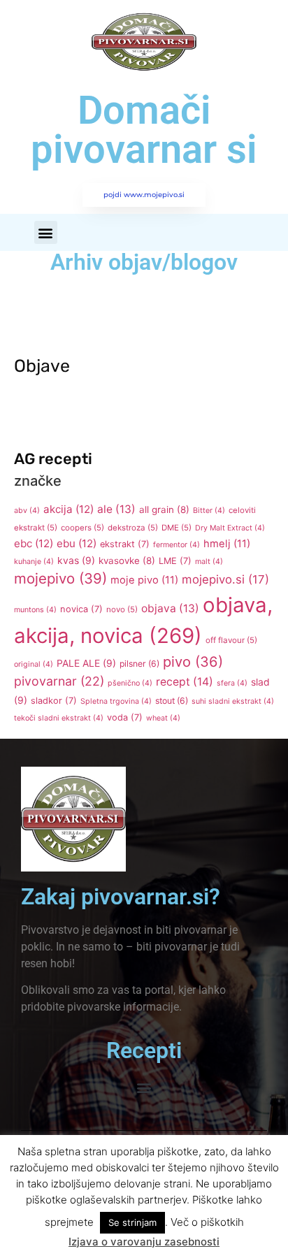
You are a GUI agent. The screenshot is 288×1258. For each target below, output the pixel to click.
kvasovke (127, 560)
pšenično (130, 683)
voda (125, 717)
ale (116, 509)
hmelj (226, 543)
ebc (33, 543)
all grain (164, 509)
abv (27, 510)
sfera (232, 683)
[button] (45, 232)
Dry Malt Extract (230, 528)
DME (176, 528)
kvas (76, 560)
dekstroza (133, 528)
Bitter (209, 510)
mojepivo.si (225, 579)
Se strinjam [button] (132, 1222)
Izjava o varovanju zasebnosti (144, 1241)
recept (184, 681)
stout (171, 700)
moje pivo (144, 580)
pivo (193, 661)
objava (170, 608)
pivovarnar (59, 681)
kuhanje (34, 561)
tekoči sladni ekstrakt (58, 718)
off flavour (231, 640)
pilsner (139, 663)
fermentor (176, 544)
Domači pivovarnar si (144, 130)
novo (122, 609)
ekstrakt (125, 544)
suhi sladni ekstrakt (233, 701)
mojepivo (60, 578)
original (33, 664)
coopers (82, 528)
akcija (68, 509)
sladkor (54, 700)
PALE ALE (86, 663)
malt (209, 561)
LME (175, 561)
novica (81, 609)
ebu (76, 543)
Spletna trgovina (116, 701)
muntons (35, 609)
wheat (163, 718)
